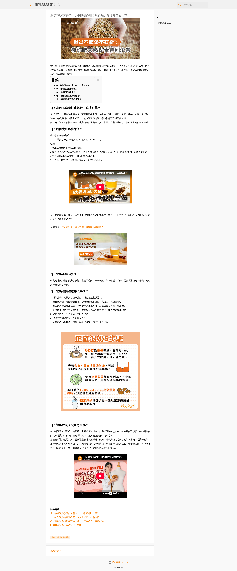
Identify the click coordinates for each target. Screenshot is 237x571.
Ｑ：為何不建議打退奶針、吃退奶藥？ (72, 85)
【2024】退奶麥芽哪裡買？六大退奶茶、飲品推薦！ (75, 517)
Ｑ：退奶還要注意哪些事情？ (69, 96)
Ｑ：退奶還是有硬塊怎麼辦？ (69, 99)
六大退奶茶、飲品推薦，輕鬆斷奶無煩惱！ (82, 227)
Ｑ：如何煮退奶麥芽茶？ (67, 89)
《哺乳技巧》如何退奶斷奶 (60, 537)
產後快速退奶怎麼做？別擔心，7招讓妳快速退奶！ (75, 513)
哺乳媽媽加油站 (48, 4)
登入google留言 (57, 551)
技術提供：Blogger (120, 562)
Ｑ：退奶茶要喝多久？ (66, 92)
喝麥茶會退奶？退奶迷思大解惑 (65, 525)
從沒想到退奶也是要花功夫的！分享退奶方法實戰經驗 (77, 521)
